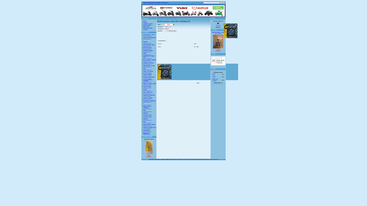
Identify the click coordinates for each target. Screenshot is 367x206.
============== (147, 36)
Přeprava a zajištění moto (149, 127)
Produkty (145, 29)
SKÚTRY (145, 41)
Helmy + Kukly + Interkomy (147, 107)
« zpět (197, 83)
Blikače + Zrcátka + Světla (149, 83)
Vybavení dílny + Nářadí (149, 124)
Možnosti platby (147, 25)
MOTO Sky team (147, 47)
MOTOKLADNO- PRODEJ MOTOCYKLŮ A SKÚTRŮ (181, 159)
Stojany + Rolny (147, 86)
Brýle (144, 110)
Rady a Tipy (146, 26)
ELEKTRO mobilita (148, 50)
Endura (214, 76)
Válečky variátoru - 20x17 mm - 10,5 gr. (218, 33)
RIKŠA (145, 53)
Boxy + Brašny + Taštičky (149, 59)
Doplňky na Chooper (148, 62)
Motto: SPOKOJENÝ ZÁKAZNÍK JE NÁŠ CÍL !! (155, 2)
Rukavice (145, 113)
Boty (144, 121)
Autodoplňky (146, 130)
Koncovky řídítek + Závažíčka (148, 80)
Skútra (213, 73)
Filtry (144, 68)
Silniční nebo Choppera (215, 79)
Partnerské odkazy (148, 28)
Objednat (218, 27)
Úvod (144, 20)
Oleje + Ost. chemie (148, 71)
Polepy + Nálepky (147, 74)
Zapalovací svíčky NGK (149, 95)
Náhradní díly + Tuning (149, 65)
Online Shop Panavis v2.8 (206, 159)
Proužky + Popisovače (148, 77)
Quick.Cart (215, 159)
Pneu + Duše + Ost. (148, 92)
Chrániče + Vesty (147, 116)
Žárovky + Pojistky (147, 98)
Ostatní (145, 89)
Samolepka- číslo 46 (149, 139)
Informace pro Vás (147, 23)
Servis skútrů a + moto (149, 34)
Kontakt (145, 22)
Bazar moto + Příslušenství (146, 133)
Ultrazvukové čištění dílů (149, 37)
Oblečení (145, 118)
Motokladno (157, 159)
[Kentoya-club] (218, 65)
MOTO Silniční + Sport (148, 44)
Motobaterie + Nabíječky (149, 100)
